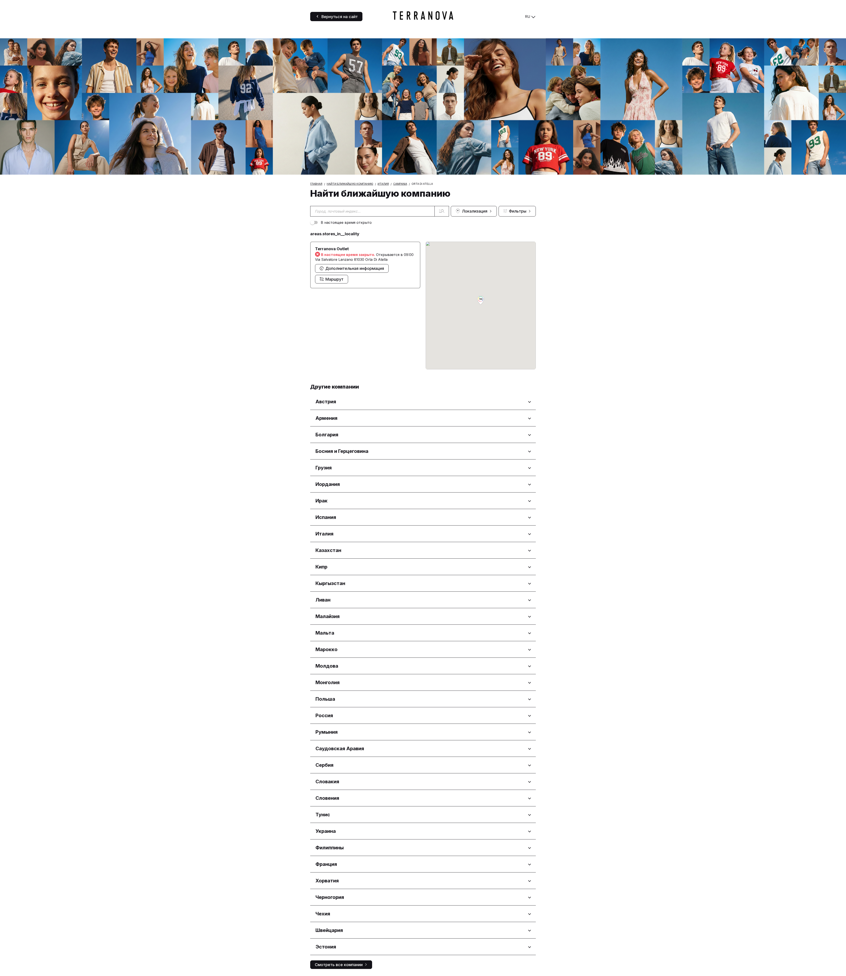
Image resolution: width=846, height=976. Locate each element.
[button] (480, 301)
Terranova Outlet (332, 248)
